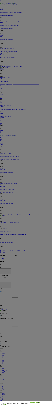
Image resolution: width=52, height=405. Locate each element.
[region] (26, 403)
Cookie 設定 (32, 402)
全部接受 (38, 402)
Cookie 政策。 (4, 404)
